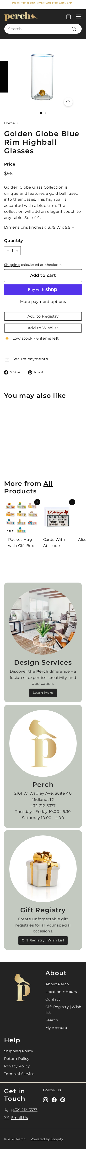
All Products (28, 487)
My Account (56, 1027)
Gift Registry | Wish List (43, 940)
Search (51, 1020)
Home (9, 123)
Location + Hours (61, 991)
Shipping (12, 265)
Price (9, 164)
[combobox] (43, 29)
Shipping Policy (18, 1051)
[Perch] (43, 743)
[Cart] (68, 16)
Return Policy (16, 1058)
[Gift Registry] (43, 868)
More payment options (43, 301)
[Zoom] (68, 101)
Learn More (43, 692)
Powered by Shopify (47, 1139)
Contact (52, 999)
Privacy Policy (17, 1066)
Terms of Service (19, 1073)
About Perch (57, 984)
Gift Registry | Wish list (63, 1010)
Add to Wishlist (43, 328)
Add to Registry (43, 316)
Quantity (13, 240)
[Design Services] (43, 621)
